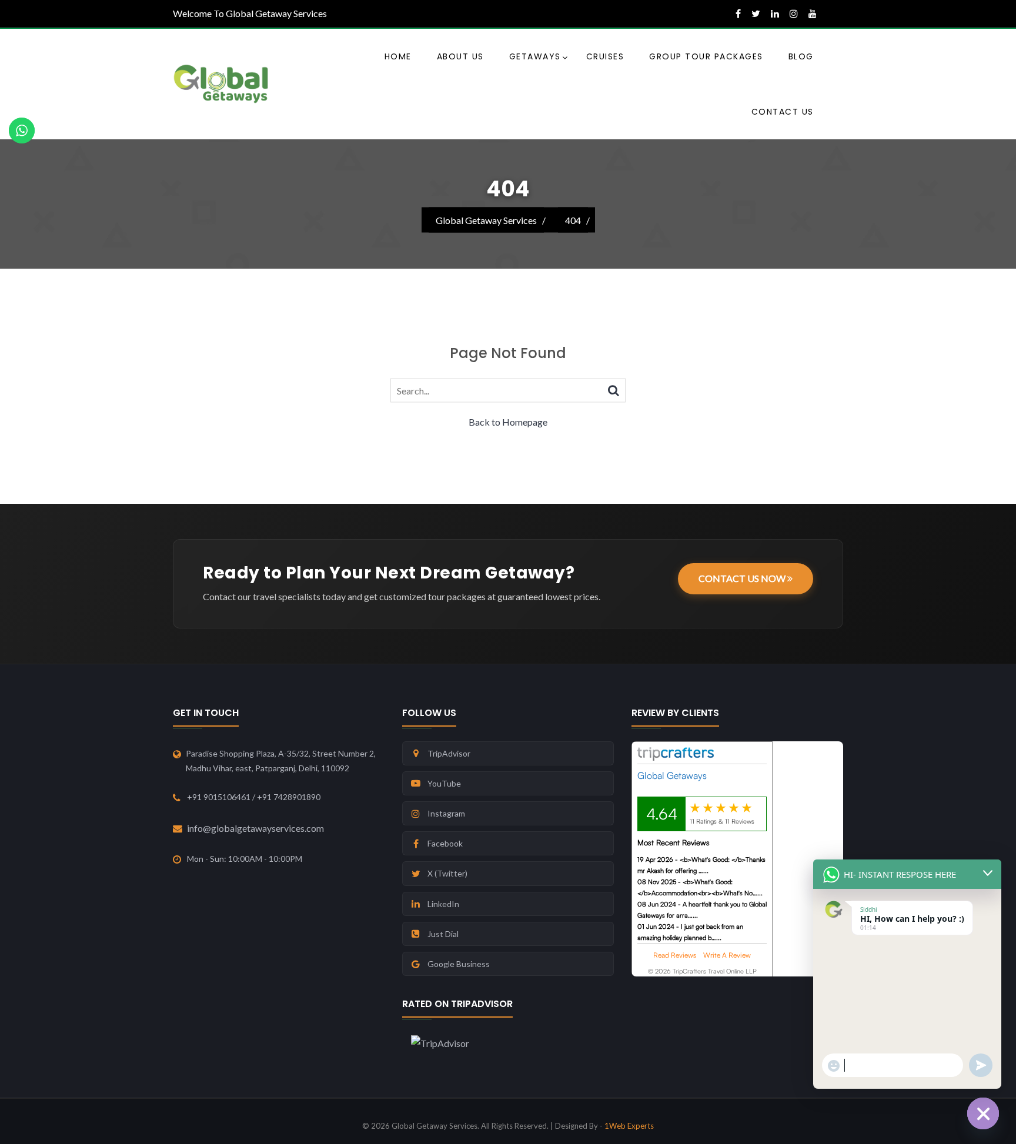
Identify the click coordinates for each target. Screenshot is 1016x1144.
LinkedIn (443, 904)
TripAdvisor (448, 753)
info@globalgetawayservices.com (255, 828)
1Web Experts (629, 1125)
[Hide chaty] (983, 1113)
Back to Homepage (508, 421)
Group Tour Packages (706, 56)
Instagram (446, 813)
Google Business (458, 964)
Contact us (782, 112)
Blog (801, 56)
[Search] (613, 389)
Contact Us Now (742, 578)
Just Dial (443, 934)
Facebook (445, 843)
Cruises (605, 56)
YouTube (444, 783)
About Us (460, 56)
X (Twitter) (447, 873)
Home (398, 56)
